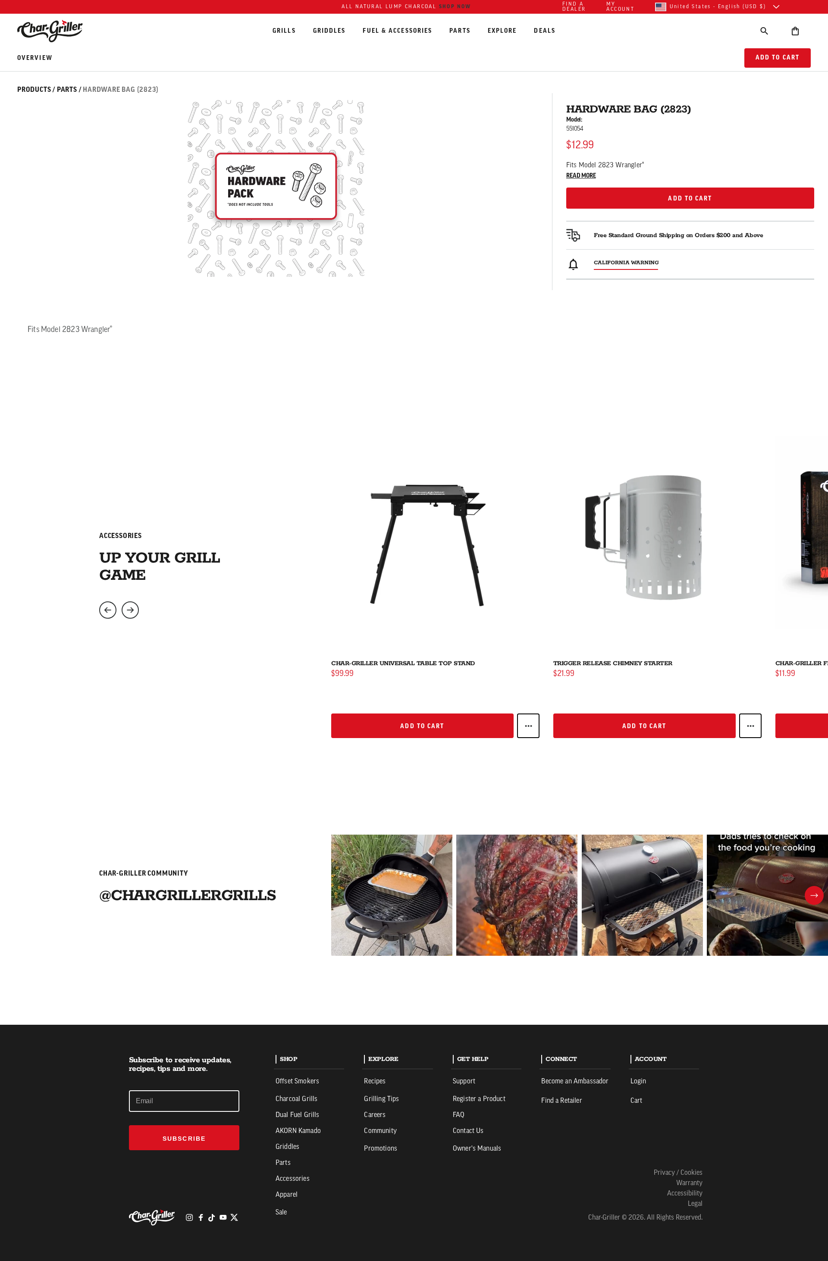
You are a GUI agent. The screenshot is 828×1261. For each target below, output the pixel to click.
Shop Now (455, 6)
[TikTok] (212, 1217)
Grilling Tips (381, 1099)
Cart (636, 1101)
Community (380, 1131)
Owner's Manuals (477, 1148)
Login (638, 1081)
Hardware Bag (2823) (120, 89)
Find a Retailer (561, 1101)
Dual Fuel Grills (298, 1115)
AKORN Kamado (298, 1131)
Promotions (380, 1148)
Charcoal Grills (296, 1099)
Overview (35, 58)
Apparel (287, 1195)
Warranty (689, 1183)
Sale (281, 1212)
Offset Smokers (297, 1081)
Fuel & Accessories (397, 31)
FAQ (458, 1115)
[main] (414, 512)
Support (464, 1081)
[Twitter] (234, 1217)
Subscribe (184, 1138)
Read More (581, 176)
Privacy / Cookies (678, 1173)
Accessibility (685, 1193)
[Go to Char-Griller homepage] (57, 31)
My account (620, 7)
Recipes (375, 1081)
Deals (544, 31)
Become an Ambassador (574, 1081)
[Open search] (764, 31)
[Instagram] (189, 1217)
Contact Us (468, 1131)
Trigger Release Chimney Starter (612, 663)
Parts (459, 31)
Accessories (293, 1179)
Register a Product (479, 1099)
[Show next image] (130, 610)
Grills (284, 31)
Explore (502, 31)
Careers (375, 1115)
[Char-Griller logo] (153, 1217)
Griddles (329, 31)
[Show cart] (795, 31)
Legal (695, 1204)
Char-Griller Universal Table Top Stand (403, 663)
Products (34, 89)
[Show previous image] (107, 610)
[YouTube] (223, 1217)
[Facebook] (200, 1217)
